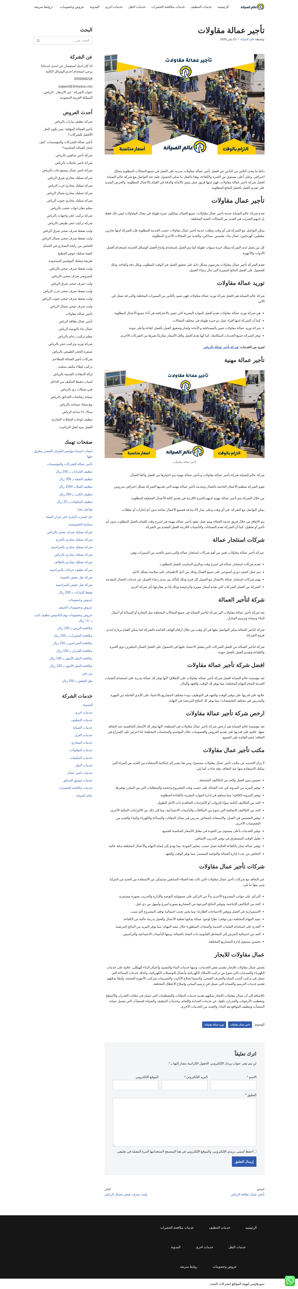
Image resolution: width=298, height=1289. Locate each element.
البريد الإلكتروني (196, 1077)
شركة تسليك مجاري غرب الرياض (70, 185)
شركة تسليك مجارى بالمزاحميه (71, 547)
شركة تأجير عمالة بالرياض (220, 347)
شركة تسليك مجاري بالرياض (73, 554)
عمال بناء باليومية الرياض (75, 329)
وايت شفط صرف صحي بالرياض (70, 268)
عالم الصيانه (84, 795)
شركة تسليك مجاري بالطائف (73, 562)
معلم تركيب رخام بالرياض (75, 336)
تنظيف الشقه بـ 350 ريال (75, 479)
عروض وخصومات (72, 7)
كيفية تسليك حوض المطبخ (75, 253)
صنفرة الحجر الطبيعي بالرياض (72, 351)
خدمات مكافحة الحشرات (168, 7)
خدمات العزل (83, 735)
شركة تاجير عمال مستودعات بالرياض (67, 170)
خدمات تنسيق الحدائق (77, 780)
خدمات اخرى (114, 7)
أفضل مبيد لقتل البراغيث (75, 427)
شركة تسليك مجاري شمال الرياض (69, 193)
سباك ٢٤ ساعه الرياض (77, 412)
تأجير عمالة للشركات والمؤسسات (69, 464)
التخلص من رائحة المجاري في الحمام (67, 245)
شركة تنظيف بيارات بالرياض (73, 121)
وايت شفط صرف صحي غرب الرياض (67, 291)
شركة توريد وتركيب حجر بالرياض (70, 344)
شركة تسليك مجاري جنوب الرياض (69, 200)
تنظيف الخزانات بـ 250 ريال (74, 471)
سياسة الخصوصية (80, 524)
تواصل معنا (85, 509)
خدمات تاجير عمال (79, 773)
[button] (52, 7)
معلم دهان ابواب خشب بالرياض (71, 208)
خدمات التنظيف (201, 7)
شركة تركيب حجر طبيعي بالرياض (70, 223)
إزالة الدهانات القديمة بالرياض (72, 374)
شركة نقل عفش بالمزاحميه (74, 585)
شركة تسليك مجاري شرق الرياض (70, 177)
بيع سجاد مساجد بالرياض (76, 404)
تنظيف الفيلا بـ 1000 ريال (75, 486)
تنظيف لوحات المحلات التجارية (71, 419)
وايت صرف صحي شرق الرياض (71, 283)
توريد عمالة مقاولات (214, 1024)
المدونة (94, 7)
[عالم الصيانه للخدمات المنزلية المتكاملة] (252, 7)
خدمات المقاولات (80, 750)
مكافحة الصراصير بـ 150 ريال (72, 643)
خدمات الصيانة (82, 727)
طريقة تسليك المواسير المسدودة (70, 261)
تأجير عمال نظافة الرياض (75, 321)
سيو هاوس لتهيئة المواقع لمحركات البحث (237, 1284)
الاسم (251, 1077)
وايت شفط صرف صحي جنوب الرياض (67, 298)
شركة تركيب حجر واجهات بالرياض (69, 215)
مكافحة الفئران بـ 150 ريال (74, 651)
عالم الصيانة (247, 39)
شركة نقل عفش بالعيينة (76, 577)
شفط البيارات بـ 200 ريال (75, 592)
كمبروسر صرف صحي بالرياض (72, 276)
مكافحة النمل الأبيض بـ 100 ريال (70, 658)
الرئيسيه (223, 7)
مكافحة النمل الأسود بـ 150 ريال (71, 666)
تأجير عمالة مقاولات (78, 313)
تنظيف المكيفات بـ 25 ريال (74, 501)
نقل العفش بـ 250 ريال (77, 681)
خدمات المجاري (81, 742)
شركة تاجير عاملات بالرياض (73, 162)
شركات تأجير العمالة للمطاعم (72, 359)
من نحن (87, 673)
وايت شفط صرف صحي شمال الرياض (67, 238)
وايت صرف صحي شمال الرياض (71, 306)
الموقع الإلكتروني (147, 1077)
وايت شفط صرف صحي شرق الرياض (67, 230)
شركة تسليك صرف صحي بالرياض (69, 532)
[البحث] (38, 40)
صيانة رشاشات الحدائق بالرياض (71, 397)
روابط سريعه (188, 1266)
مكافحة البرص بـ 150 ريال (74, 628)
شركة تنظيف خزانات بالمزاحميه (71, 570)
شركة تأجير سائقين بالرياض (74, 155)
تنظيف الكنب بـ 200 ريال (75, 494)
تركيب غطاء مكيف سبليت (75, 366)
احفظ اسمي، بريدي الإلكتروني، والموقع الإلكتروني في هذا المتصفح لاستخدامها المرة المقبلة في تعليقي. (185, 1151)
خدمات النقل (137, 7)
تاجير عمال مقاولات (240, 1024)
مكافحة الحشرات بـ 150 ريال (73, 635)
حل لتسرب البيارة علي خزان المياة (69, 517)
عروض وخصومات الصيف (75, 607)
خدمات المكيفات (81, 758)
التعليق (250, 1095)
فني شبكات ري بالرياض (76, 389)
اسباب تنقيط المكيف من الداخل (71, 381)
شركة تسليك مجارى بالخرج (74, 539)
